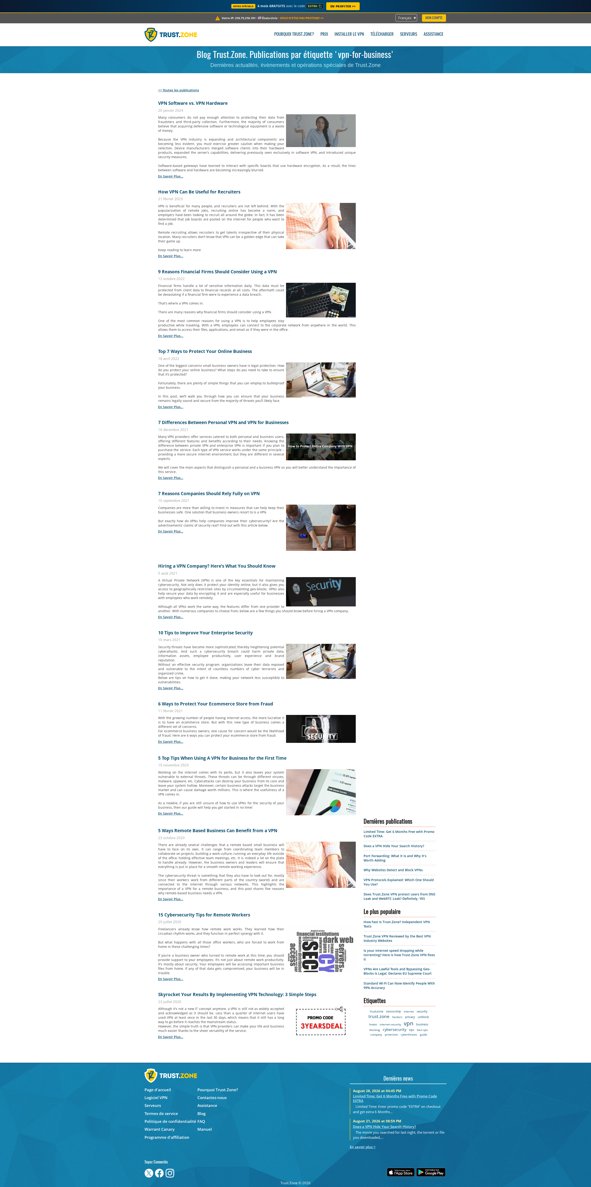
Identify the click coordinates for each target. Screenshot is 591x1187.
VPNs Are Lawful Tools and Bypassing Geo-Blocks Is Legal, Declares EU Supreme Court (398, 971)
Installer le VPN (349, 34)
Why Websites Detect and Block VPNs (393, 870)
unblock (423, 1017)
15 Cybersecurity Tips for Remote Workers (204, 915)
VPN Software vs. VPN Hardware (193, 103)
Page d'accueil (158, 1089)
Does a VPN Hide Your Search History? (394, 846)
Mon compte (434, 18)
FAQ (201, 1121)
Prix (324, 34)
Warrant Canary (160, 1129)
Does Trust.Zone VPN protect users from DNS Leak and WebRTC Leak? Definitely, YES (399, 896)
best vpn (422, 1030)
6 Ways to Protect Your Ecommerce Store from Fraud (215, 704)
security (422, 1011)
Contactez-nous (212, 1097)
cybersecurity (394, 1029)
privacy (410, 1017)
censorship (393, 1011)
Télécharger (382, 34)
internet (409, 1011)
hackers (397, 1017)
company (376, 1034)
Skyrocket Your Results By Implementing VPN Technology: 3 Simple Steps (237, 994)
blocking (374, 1030)
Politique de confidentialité (170, 1121)
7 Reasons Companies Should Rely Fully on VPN (209, 494)
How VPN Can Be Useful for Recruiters (199, 192)
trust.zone (378, 1016)
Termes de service (161, 1113)
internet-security (390, 1024)
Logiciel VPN (156, 1097)
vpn (408, 1023)
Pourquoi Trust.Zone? (294, 34)
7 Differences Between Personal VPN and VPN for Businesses (223, 422)
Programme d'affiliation (167, 1137)
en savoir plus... (170, 176)
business (422, 1024)
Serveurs (408, 34)
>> (302, 18)
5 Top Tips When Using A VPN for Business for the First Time (222, 758)
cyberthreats (409, 1034)
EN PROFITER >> (343, 6)
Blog (201, 1113)
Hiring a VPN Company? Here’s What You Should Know (216, 566)
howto (373, 1024)
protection (391, 1034)
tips (411, 1030)
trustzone (376, 1011)
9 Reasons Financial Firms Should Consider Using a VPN (217, 272)
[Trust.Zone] (171, 34)
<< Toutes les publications (178, 90)
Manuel (204, 1129)
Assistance (433, 34)
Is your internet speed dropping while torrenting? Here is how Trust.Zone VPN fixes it (399, 954)
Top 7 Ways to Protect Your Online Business (205, 351)
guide (423, 1034)
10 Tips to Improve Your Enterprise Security (205, 633)
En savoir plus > (363, 1147)
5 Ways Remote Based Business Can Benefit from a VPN (217, 831)
